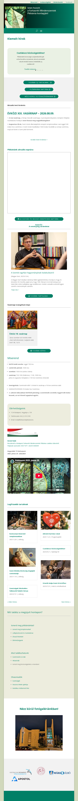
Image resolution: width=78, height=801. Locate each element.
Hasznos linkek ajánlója (20, 684)
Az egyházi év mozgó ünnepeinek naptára (39, 219)
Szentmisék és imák (18, 657)
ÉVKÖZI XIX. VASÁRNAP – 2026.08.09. (30, 113)
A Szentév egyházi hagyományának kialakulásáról (32, 272)
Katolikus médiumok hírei (20, 688)
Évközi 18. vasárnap (18, 334)
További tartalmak (39, 296)
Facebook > (69, 2)
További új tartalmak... (39, 82)
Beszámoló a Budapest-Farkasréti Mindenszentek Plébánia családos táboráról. (33, 443)
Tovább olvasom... (30, 69)
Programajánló (56, 537)
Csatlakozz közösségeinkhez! (31, 53)
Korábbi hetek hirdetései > (39, 140)
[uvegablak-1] (39, 750)
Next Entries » (66, 602)
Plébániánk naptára (39, 89)
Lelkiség (20, 539)
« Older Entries (12, 602)
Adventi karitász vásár (51, 534)
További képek (39, 351)
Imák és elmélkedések (58, 586)
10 (46, 746)
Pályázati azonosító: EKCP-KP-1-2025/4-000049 (23, 446)
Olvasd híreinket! (17, 637)
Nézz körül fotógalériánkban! (39, 96)
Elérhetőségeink (17, 640)
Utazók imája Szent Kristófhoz (54, 583)
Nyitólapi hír (55, 552)
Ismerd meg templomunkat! (21, 629)
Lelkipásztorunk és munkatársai (22, 633)
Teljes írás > (15, 290)
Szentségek (16, 681)
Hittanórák (15, 661)
